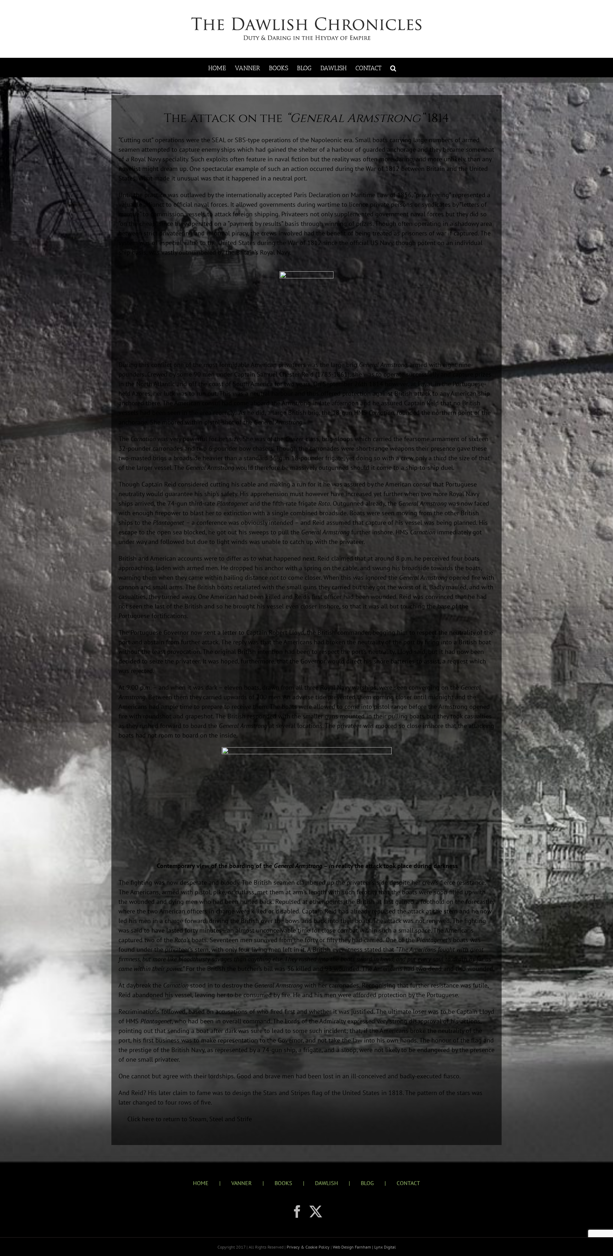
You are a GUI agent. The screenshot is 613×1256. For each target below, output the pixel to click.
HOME (201, 1182)
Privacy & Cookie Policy (309, 1247)
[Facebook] (297, 1211)
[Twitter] (315, 1211)
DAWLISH (326, 1182)
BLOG (367, 1182)
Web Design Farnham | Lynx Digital (364, 1247)
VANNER (241, 1182)
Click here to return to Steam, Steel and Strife (189, 1119)
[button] (393, 67)
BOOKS (283, 1182)
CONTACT (408, 1182)
